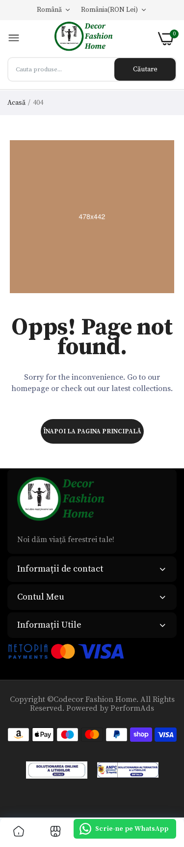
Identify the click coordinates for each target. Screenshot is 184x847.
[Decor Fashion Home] (88, 38)
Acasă (16, 102)
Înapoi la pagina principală (92, 431)
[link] (18, 832)
